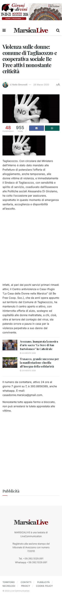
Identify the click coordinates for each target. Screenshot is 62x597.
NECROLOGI (8, 586)
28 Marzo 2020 (41, 84)
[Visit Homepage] (31, 30)
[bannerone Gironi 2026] (31, 11)
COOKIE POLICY (44, 586)
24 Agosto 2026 (28, 353)
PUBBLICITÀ (43, 582)
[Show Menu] (4, 30)
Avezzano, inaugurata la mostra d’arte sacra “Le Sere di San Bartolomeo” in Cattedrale (39, 345)
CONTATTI (26, 582)
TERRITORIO (8, 582)
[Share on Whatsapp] (52, 128)
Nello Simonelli (19, 84)
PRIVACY (25, 586)
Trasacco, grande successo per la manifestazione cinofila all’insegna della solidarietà (39, 362)
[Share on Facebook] (36, 128)
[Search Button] (58, 30)
